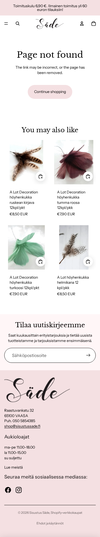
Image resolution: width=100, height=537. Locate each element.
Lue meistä (13, 467)
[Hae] (17, 23)
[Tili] (82, 23)
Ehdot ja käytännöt (50, 523)
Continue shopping (50, 91)
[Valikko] (6, 23)
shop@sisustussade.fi (22, 426)
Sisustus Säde (39, 513)
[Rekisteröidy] (88, 355)
